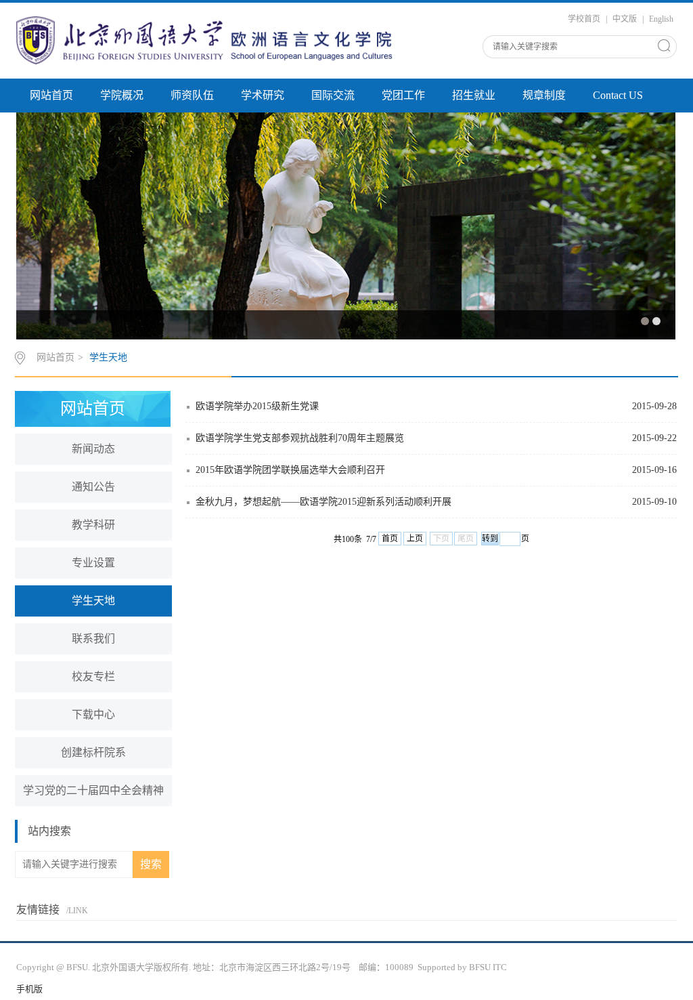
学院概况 (121, 95)
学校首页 (584, 19)
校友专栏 (93, 676)
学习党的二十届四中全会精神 (93, 790)
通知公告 (93, 487)
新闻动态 (93, 449)
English (661, 19)
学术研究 (262, 95)
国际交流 (333, 95)
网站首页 (51, 95)
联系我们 (93, 638)
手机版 (29, 989)
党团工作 (403, 95)
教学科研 (93, 524)
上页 (415, 538)
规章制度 (544, 95)
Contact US (618, 95)
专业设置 (93, 562)
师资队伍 (192, 95)
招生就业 (473, 95)
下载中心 (93, 714)
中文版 (624, 19)
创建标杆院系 (93, 752)
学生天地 (108, 357)
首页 (390, 538)
